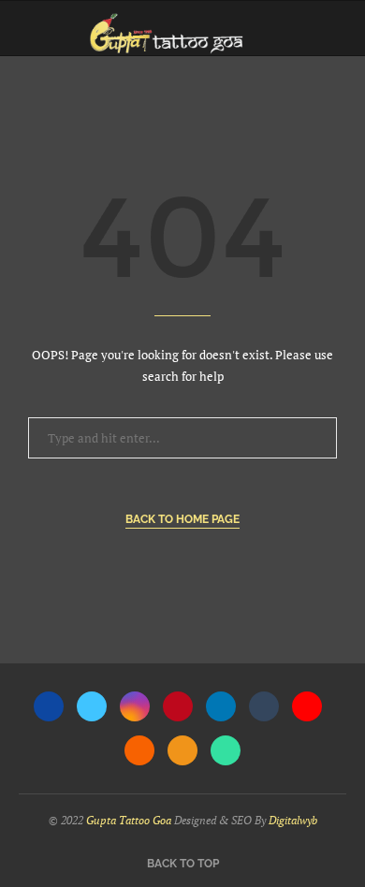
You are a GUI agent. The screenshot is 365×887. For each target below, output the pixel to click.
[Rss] (182, 750)
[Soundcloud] (139, 750)
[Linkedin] (221, 706)
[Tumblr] (264, 706)
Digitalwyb (293, 820)
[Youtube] (307, 706)
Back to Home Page (182, 519)
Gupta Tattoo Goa (128, 820)
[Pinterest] (178, 706)
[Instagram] (135, 706)
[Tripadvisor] (226, 750)
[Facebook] (49, 706)
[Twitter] (92, 706)
